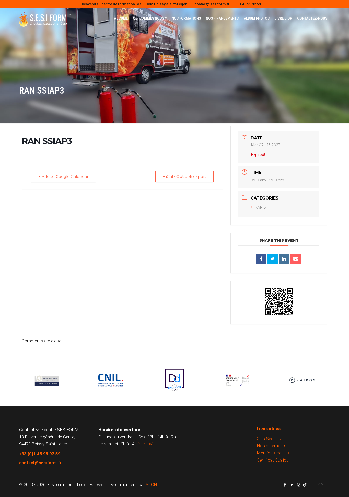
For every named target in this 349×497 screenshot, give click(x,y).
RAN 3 (260, 207)
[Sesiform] (43, 18)
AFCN (151, 484)
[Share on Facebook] (261, 259)
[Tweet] (272, 259)
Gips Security (269, 438)
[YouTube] (292, 484)
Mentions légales (273, 452)
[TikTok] (304, 484)
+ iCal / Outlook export (184, 176)
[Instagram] (298, 484)
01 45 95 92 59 (249, 4)
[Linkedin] (284, 259)
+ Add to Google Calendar (63, 176)
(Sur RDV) (146, 444)
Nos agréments (271, 445)
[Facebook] (285, 484)
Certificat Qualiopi (273, 460)
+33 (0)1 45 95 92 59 (40, 454)
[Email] (295, 259)
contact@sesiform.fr (212, 4)
